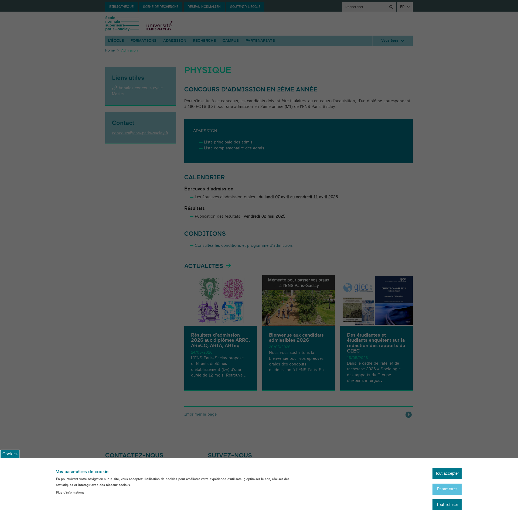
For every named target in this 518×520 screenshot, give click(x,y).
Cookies (10, 453)
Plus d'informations (70, 492)
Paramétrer (447, 489)
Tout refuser (447, 504)
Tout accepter (447, 473)
